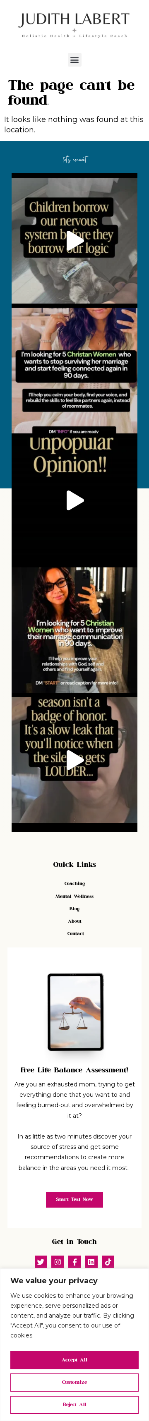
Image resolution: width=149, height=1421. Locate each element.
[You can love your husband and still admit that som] (74, 370)
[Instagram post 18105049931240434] (74, 760)
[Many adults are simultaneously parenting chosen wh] (74, 241)
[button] (75, 60)
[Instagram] (57, 1262)
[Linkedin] (91, 1262)
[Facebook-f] (74, 1262)
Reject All (75, 1405)
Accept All (74, 1360)
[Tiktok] (108, 1262)
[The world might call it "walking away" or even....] (74, 500)
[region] (74, 1344)
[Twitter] (41, 1262)
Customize (74, 1382)
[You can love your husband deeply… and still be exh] (74, 630)
